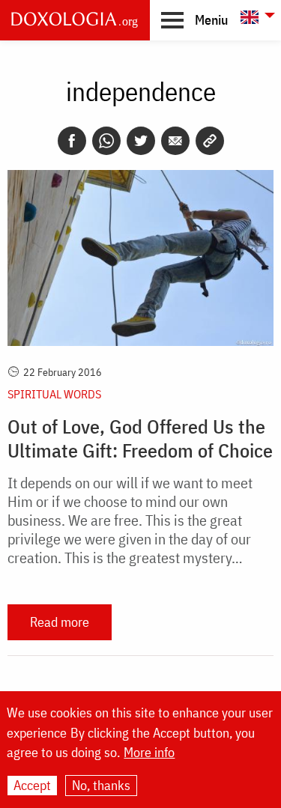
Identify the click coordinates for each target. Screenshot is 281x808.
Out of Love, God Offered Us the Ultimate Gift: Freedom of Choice (140, 438)
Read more (59, 622)
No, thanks (101, 785)
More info (149, 752)
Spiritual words (54, 393)
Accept (32, 785)
